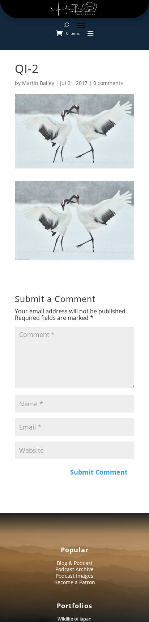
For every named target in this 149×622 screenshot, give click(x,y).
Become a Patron (74, 582)
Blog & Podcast (75, 563)
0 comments (108, 83)
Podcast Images (74, 575)
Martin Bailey (38, 83)
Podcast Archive (74, 569)
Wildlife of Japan (74, 618)
